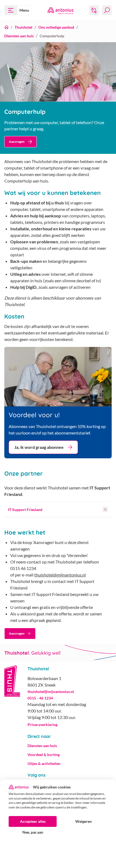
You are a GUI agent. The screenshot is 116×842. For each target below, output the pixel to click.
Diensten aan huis (19, 36)
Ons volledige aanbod (56, 27)
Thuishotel (23, 27)
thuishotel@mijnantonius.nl (60, 574)
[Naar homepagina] (60, 10)
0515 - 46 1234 (40, 698)
